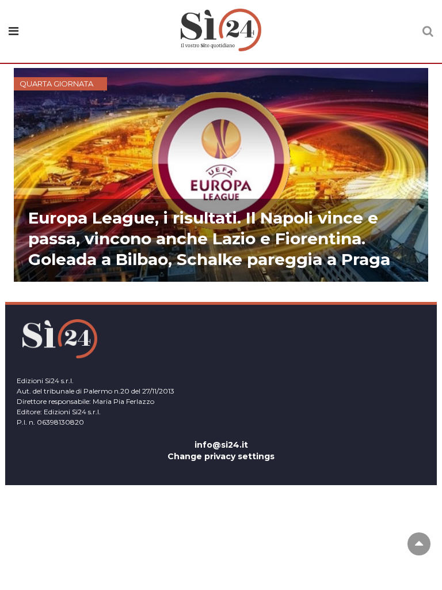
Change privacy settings (221, 456)
